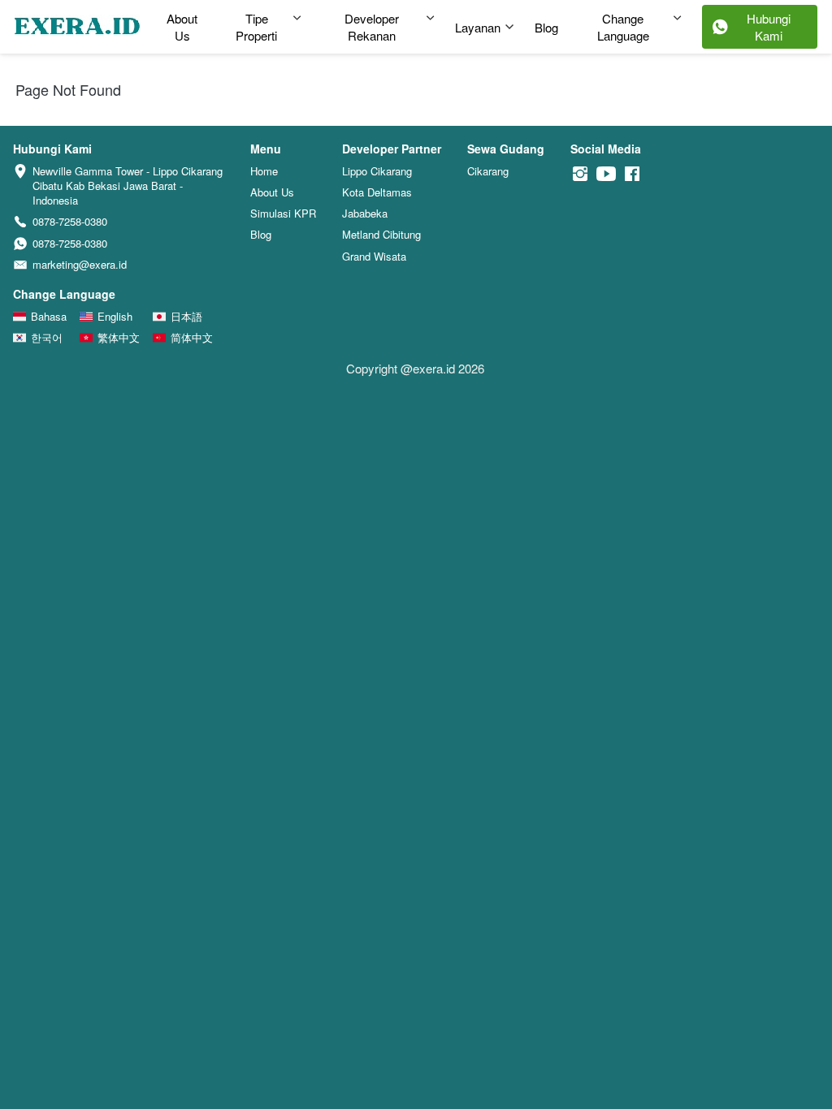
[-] (580, 174)
